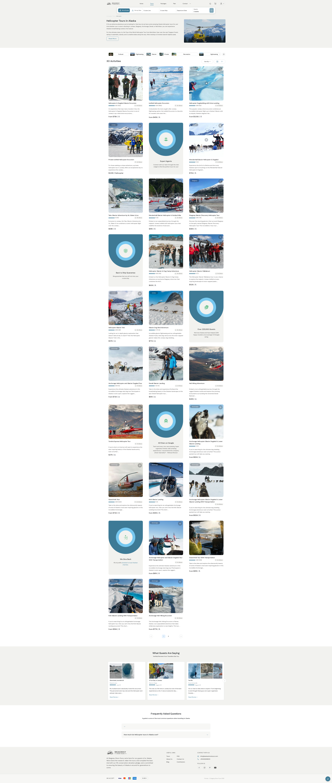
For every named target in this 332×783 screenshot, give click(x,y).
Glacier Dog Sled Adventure (159, 328)
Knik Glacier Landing (156, 499)
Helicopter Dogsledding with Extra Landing (204, 103)
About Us (169, 759)
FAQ (178, 756)
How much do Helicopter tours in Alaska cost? (141, 735)
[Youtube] (215, 768)
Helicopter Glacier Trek (117, 328)
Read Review (114, 697)
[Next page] (181, 636)
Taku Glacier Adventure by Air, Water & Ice (123, 215)
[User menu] (222, 3)
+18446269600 (205, 759)
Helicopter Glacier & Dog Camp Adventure (164, 271)
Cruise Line (147, 10)
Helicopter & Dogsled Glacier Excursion (122, 103)
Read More (112, 39)
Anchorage (114, 348)
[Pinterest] (210, 768)
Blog (167, 762)
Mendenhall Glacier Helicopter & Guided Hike (165, 215)
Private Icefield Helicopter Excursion (121, 160)
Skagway (194, 180)
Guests (196, 9)
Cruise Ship (163, 10)
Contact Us (180, 759)
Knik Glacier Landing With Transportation (123, 616)
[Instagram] (204, 768)
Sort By (206, 61)
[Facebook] (199, 768)
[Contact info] (190, 3)
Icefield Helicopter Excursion (159, 103)
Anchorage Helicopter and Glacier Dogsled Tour (125, 383)
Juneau (113, 68)
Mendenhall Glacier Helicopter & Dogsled (203, 160)
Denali (153, 348)
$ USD (144, 778)
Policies (206, 778)
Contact (185, 3)
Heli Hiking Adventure (196, 383)
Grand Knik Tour (114, 499)
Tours (114, 16)
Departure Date (182, 10)
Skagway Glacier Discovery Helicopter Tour (204, 215)
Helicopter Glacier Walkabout (199, 271)
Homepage (109, 16)
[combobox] (151, 12)
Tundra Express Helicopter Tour (120, 441)
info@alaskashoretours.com (209, 756)
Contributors (181, 762)
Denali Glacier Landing (157, 383)
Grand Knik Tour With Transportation (202, 558)
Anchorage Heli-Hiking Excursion (160, 616)
